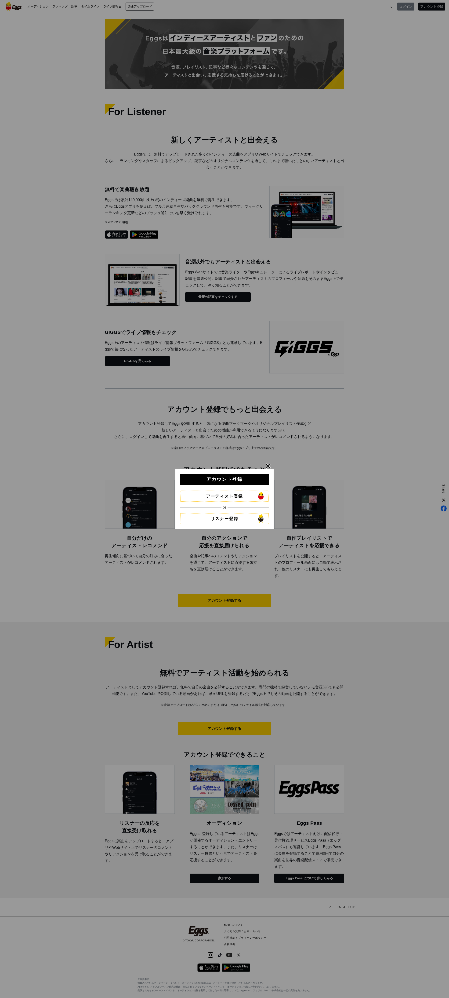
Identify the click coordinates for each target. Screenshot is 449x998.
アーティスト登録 (224, 496)
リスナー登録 (225, 518)
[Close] (268, 466)
